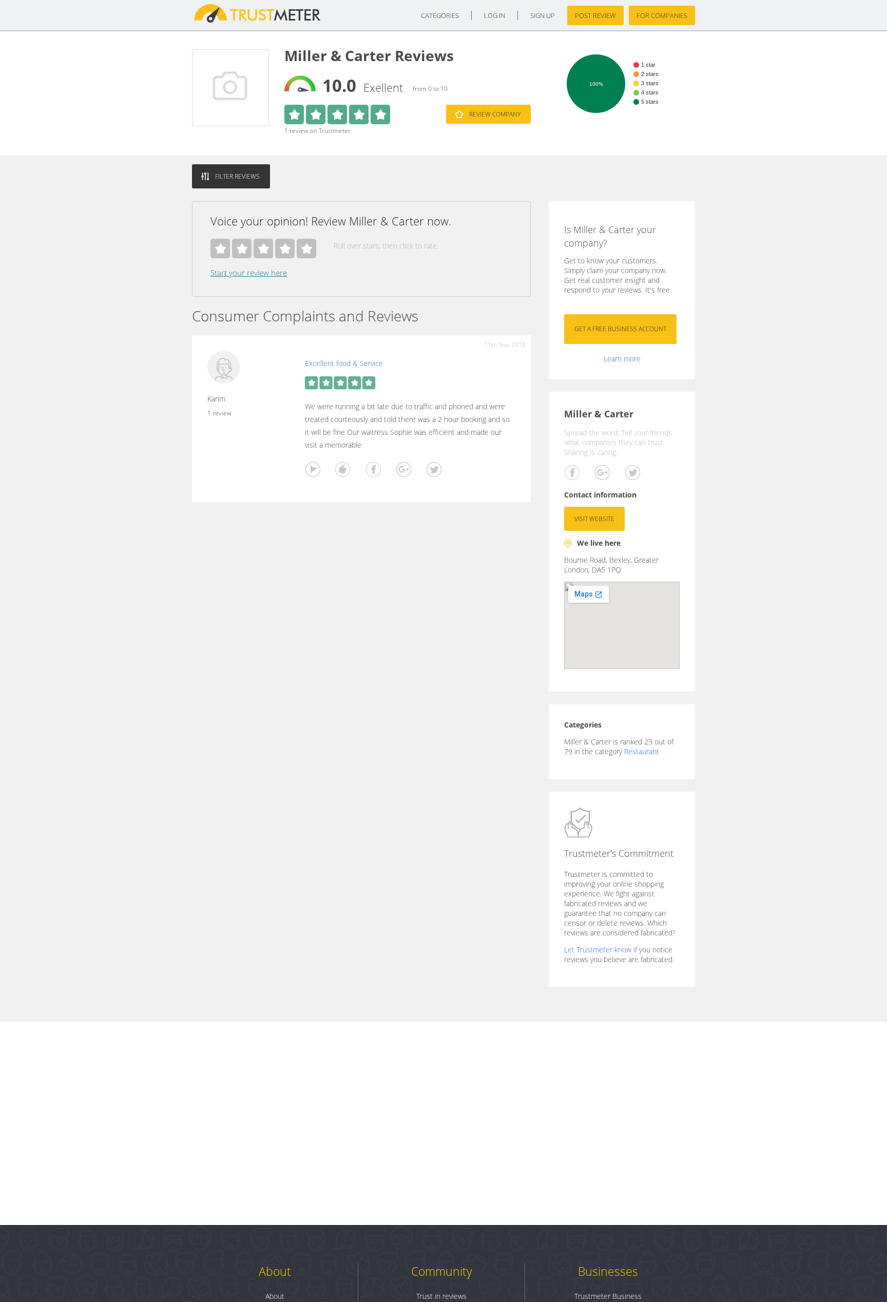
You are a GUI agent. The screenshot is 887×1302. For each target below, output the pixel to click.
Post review (595, 15)
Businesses (608, 1271)
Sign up (542, 15)
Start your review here (248, 272)
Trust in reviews (441, 1296)
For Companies (662, 15)
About (275, 1271)
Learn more (622, 358)
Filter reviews (237, 176)
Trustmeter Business (608, 1296)
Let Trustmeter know (597, 949)
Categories (440, 15)
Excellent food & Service (344, 363)
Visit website (594, 518)
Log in (494, 15)
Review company (494, 114)
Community (441, 1271)
